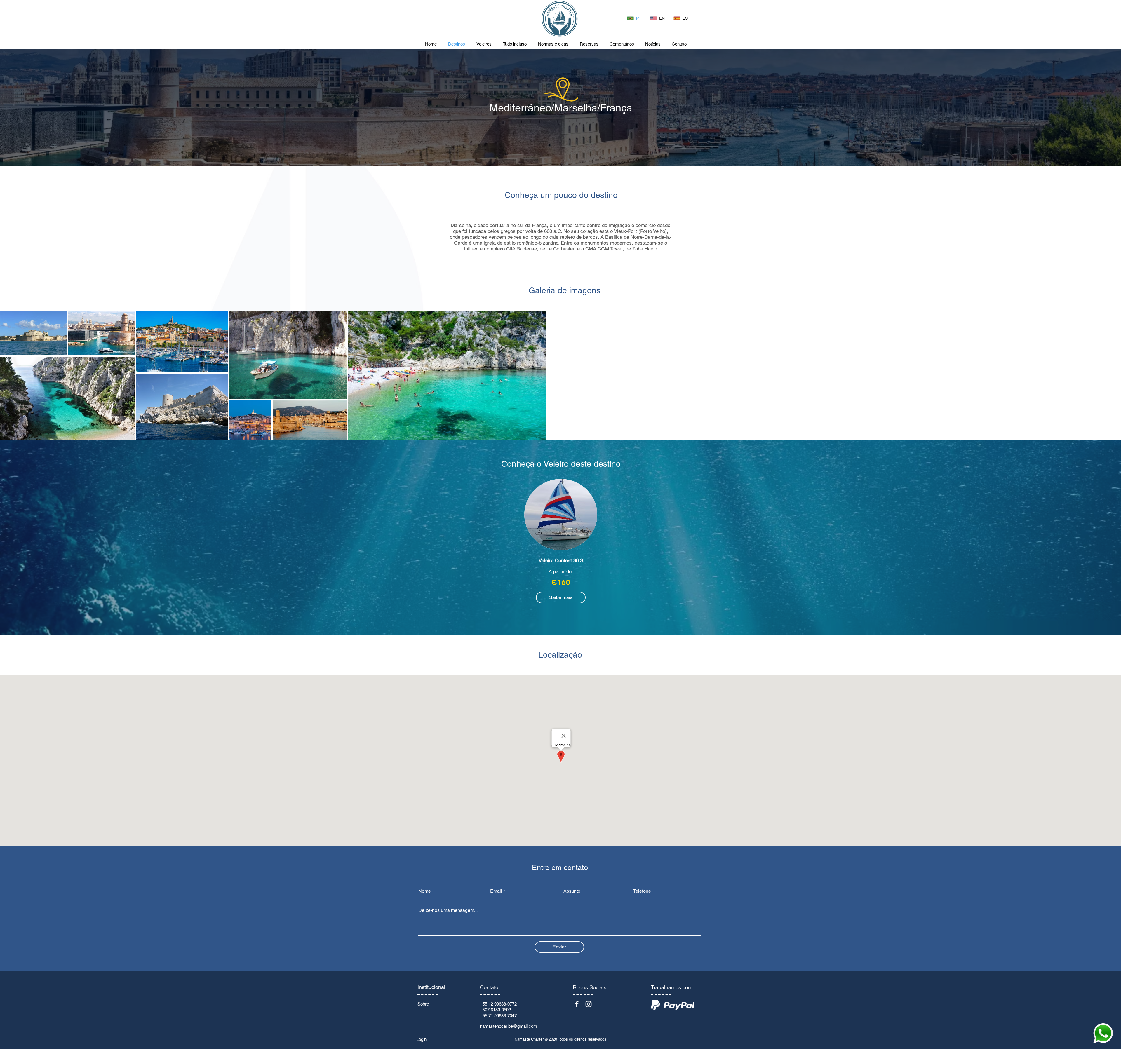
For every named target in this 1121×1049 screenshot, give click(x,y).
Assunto (571, 891)
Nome (424, 891)
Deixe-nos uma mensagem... (448, 910)
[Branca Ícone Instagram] (588, 1004)
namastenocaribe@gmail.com (508, 1026)
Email (496, 891)
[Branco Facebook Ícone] (577, 1004)
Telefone (642, 891)
